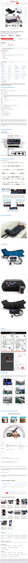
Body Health (14, 552)
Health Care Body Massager (4, 556)
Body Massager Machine (4, 554)
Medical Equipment (9, 5)
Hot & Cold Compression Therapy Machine (24, 535)
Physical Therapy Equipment (14, 5)
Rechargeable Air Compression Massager (18, 535)
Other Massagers (20, 545)
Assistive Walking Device (4, 547)
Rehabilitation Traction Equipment (5, 549)
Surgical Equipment (14, 545)
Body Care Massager (16, 554)
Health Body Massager (23, 554)
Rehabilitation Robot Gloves (10, 536)
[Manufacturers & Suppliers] (14, 1)
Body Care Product (9, 552)
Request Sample (13, 40)
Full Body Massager (10, 554)
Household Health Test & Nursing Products (6, 545)
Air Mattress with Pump (16, 536)
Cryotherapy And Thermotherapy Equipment (13, 547)
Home (1, 5)
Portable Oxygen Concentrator (24, 536)
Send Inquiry (7, 38)
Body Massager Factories (20, 552)
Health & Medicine (4, 5)
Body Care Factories (3, 552)
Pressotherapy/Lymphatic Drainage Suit (4, 535)
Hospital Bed (2, 536)
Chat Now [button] (21, 38)
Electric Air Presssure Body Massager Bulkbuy (14, 556)
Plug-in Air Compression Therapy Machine (12, 535)
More (1, 557)
